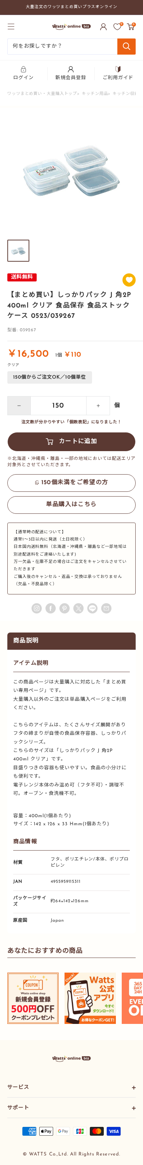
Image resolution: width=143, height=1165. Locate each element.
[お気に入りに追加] (129, 280)
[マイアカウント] (103, 26)
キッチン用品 (95, 94)
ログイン (23, 77)
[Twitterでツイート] (78, 608)
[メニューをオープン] (11, 26)
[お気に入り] (117, 26)
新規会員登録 (70, 77)
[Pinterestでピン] (64, 608)
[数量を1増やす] (98, 405)
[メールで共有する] (92, 608)
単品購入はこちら (71, 505)
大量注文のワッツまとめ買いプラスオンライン (71, 7)
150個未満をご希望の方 (74, 483)
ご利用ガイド (118, 77)
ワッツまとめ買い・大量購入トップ (42, 94)
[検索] (126, 46)
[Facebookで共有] (50, 608)
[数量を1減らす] (19, 405)
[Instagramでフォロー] (37, 608)
